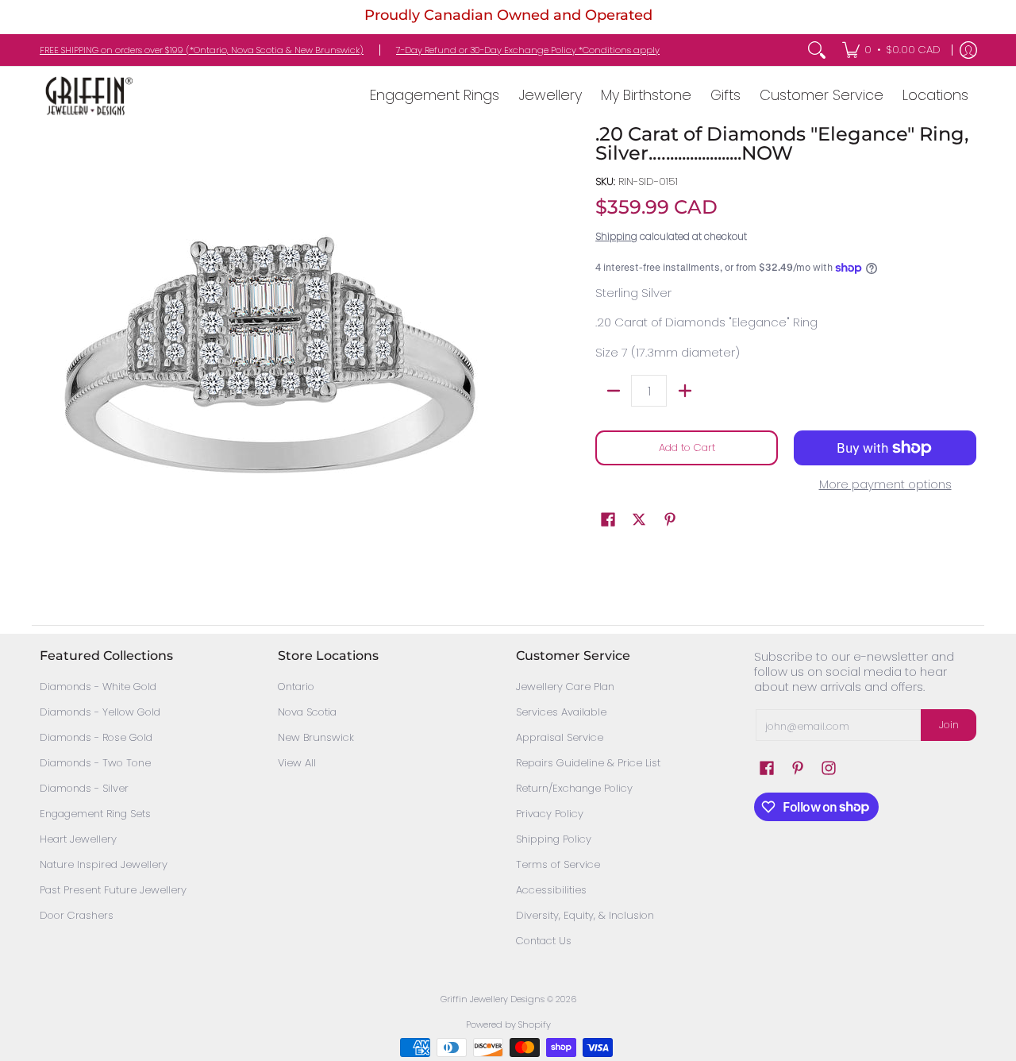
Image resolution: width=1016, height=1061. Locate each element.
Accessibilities (551, 889)
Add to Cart (687, 447)
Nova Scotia (307, 712)
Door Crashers (77, 915)
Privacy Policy (549, 813)
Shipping (616, 236)
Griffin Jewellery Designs (493, 999)
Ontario (296, 686)
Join (949, 724)
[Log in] (968, 50)
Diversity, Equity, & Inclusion (585, 915)
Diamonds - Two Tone (95, 762)
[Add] (684, 391)
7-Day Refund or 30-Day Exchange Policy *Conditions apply (528, 50)
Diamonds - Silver (84, 788)
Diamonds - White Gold (98, 686)
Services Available (561, 712)
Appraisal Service (559, 737)
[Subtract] (613, 391)
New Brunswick (316, 737)
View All (297, 762)
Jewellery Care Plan (565, 686)
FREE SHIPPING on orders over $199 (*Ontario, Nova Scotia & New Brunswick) (202, 50)
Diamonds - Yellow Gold (100, 712)
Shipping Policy (553, 839)
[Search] (816, 50)
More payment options (885, 484)
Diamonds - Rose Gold (96, 737)
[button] (608, 519)
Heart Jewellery (78, 839)
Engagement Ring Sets (95, 813)
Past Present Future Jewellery (113, 889)
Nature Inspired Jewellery (103, 864)
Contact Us (544, 940)
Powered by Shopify (508, 1024)
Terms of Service (558, 864)
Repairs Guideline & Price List (588, 762)
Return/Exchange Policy (574, 788)
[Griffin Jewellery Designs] (87, 96)
